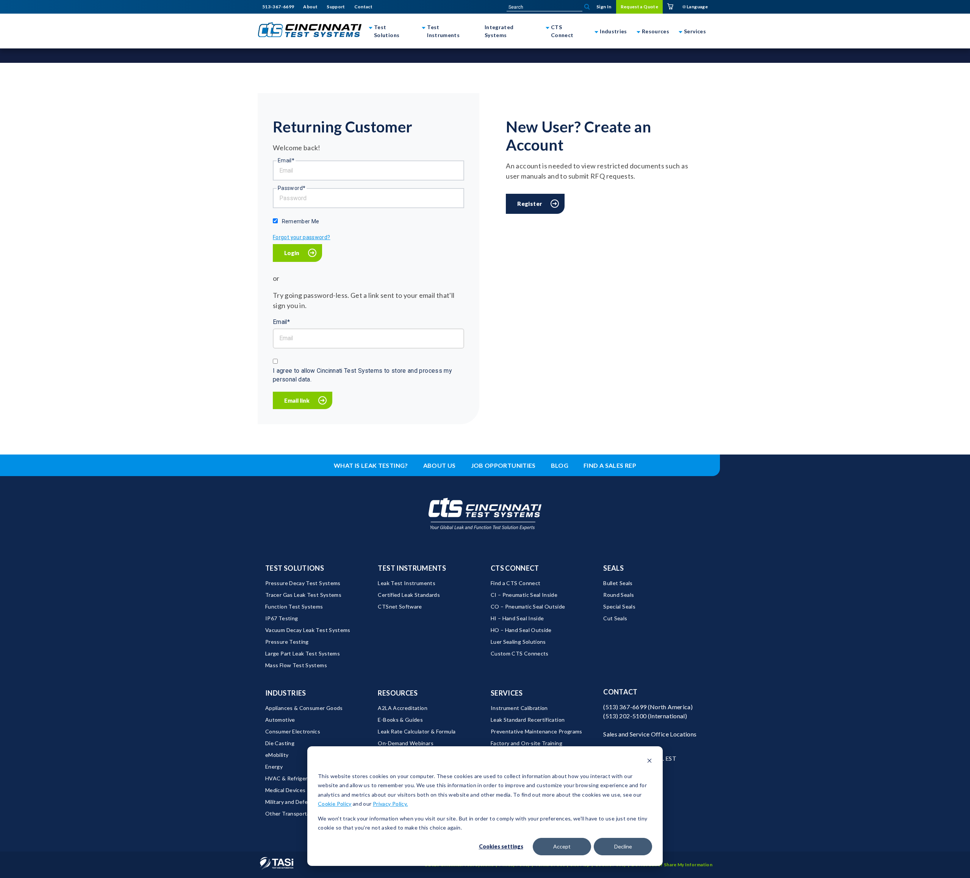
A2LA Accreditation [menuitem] (402, 708)
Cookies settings (501, 846)
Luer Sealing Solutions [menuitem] (518, 641)
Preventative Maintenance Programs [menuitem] (536, 731)
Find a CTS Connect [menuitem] (515, 583)
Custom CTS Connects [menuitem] (520, 653)
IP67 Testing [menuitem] (281, 618)
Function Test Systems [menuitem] (294, 606)
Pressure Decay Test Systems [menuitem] (303, 583)
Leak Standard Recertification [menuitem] (528, 719)
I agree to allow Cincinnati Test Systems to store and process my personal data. (362, 375)
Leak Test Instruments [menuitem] (406, 583)
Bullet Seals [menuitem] (617, 583)
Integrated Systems (499, 31)
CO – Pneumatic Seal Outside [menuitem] (528, 606)
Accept (562, 846)
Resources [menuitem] (398, 693)
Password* (291, 188)
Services (695, 31)
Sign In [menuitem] (604, 6)
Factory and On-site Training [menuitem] (526, 743)
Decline (623, 846)
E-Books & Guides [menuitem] (400, 719)
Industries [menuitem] (285, 693)
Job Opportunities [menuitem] (503, 465)
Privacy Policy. (390, 803)
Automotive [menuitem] (280, 719)
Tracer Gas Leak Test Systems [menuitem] (303, 595)
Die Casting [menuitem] (279, 743)
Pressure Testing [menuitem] (287, 641)
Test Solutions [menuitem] (294, 568)
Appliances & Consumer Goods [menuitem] (304, 708)
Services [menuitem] (507, 693)
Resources (655, 31)
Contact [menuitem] (363, 7)
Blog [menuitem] (559, 465)
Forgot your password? (301, 237)
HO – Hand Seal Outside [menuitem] (521, 630)
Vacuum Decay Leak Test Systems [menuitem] (307, 630)
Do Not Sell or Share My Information (671, 864)
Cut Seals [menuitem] (615, 618)
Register (529, 203)
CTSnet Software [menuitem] (400, 606)
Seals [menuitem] (613, 568)
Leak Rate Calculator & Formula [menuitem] (416, 731)
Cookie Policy (335, 803)
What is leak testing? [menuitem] (371, 465)
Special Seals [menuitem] (619, 606)
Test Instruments (443, 31)
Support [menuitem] (336, 7)
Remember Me (300, 221)
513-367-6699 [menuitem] (278, 7)
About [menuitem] (310, 7)
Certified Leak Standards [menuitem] (409, 595)
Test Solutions (386, 31)
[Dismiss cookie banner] (649, 761)
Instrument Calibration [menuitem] (519, 708)
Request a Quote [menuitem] (639, 6)
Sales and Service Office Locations (649, 734)
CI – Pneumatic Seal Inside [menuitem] (524, 595)
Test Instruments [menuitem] (412, 568)
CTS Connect (562, 31)
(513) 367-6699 (624, 706)
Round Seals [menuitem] (618, 595)
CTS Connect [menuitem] (515, 568)
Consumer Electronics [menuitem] (292, 731)
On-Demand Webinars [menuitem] (405, 743)
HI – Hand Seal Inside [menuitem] (517, 618)
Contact (620, 692)
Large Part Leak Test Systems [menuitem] (302, 653)
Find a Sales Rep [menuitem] (610, 465)
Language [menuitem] (697, 6)
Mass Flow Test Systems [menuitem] (296, 665)
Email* (286, 160)
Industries (613, 31)
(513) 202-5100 (624, 715)
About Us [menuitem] (439, 465)
